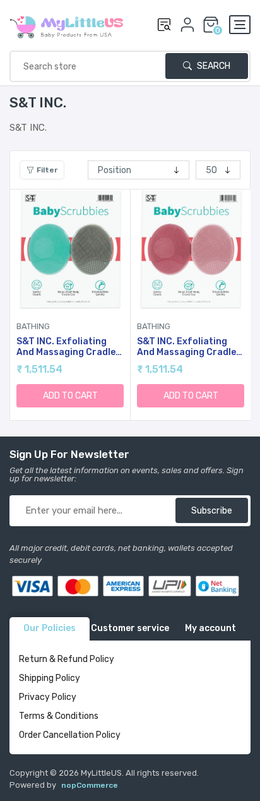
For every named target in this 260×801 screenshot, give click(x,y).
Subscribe (211, 510)
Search (212, 66)
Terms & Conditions (58, 716)
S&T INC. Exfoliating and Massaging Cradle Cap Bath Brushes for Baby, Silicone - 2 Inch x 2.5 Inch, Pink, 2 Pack (188, 347)
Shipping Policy (49, 678)
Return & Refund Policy (66, 659)
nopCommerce (89, 785)
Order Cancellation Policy (70, 735)
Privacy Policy (47, 697)
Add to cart (70, 395)
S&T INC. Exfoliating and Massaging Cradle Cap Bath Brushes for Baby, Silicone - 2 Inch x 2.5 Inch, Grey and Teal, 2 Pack (68, 347)
